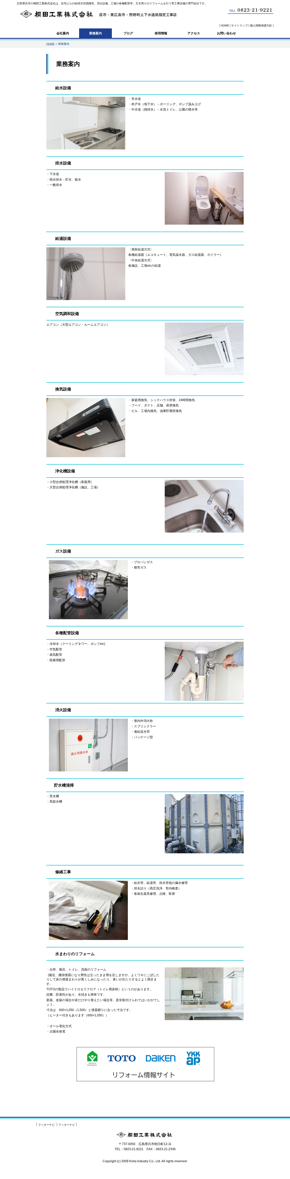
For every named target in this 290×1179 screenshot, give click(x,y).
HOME (50, 43)
